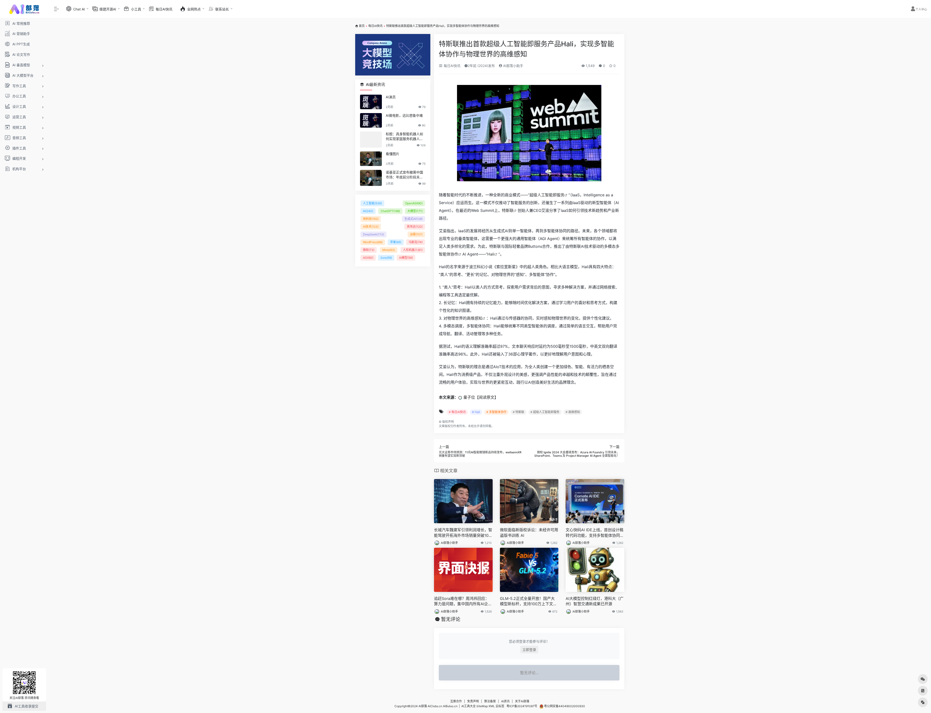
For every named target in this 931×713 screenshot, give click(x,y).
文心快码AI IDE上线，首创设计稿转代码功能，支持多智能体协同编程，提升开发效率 (595, 532)
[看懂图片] (371, 158)
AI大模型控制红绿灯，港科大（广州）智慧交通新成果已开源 (595, 601)
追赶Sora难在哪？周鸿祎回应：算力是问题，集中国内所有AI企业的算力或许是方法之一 (463, 601)
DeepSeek (373, 234)
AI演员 (391, 97)
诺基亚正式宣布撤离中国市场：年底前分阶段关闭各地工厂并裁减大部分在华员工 (404, 175)
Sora (386, 257)
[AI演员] (371, 102)
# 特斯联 (518, 412)
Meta (388, 250)
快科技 (370, 219)
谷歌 (416, 234)
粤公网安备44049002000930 (564, 706)
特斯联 (508, 210)
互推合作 (456, 701)
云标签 (500, 706)
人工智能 (372, 203)
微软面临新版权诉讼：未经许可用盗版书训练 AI (529, 532)
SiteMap (482, 706)
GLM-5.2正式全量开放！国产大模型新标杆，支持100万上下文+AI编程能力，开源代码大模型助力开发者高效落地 (529, 601)
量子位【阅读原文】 (480, 397)
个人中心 (921, 9)
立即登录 (529, 649)
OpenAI (414, 203)
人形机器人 (413, 250)
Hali (490, 254)
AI (368, 211)
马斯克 (416, 242)
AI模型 (406, 257)
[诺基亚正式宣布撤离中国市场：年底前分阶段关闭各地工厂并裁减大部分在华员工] (371, 178)
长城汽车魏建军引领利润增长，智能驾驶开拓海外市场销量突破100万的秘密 (463, 532)
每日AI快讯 (375, 26)
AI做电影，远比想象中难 (404, 115)
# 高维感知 (573, 412)
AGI (368, 257)
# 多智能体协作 (496, 412)
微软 (368, 250)
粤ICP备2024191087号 (521, 706)
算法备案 (490, 701)
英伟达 (415, 226)
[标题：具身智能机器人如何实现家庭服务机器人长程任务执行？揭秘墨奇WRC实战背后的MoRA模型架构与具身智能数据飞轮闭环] (371, 140)
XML (492, 706)
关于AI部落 (522, 701)
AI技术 (370, 226)
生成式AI (413, 219)
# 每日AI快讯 (457, 412)
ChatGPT (390, 211)
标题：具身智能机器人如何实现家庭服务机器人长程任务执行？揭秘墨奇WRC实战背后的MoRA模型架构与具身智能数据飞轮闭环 (405, 136)
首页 (362, 26)
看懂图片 (392, 154)
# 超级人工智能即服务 (544, 412)
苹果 (395, 242)
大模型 (415, 211)
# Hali (476, 412)
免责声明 (473, 701)
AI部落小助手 (512, 66)
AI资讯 (505, 701)
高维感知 (474, 318)
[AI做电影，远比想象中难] (371, 120)
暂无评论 (450, 619)
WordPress (373, 242)
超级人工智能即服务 (547, 194)
